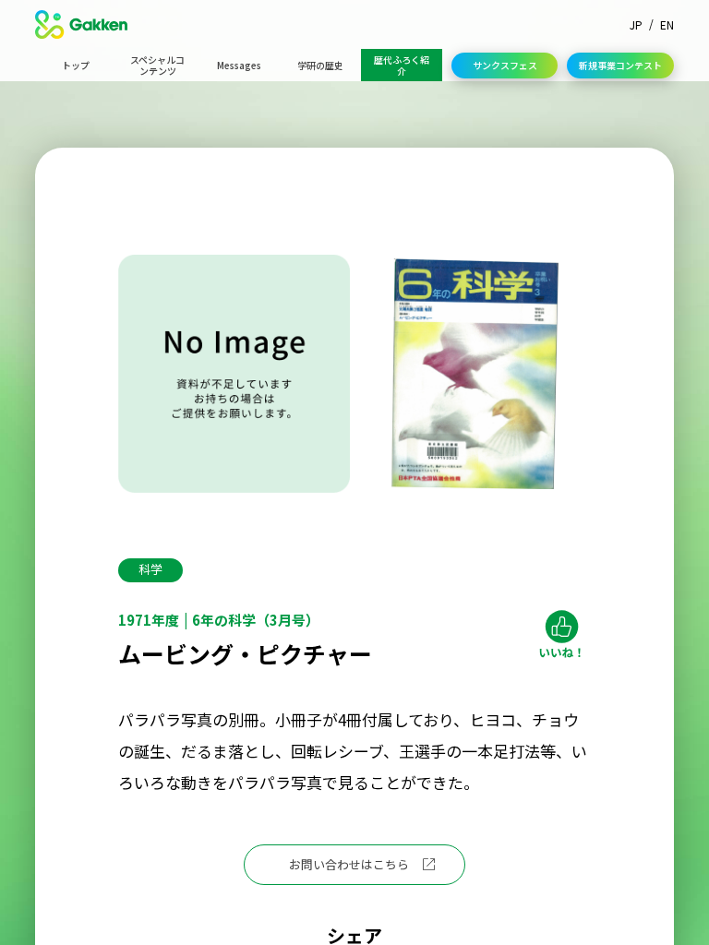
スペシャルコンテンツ (157, 65)
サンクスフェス (505, 65)
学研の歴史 (320, 65)
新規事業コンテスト (620, 65)
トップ (76, 65)
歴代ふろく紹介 (401, 65)
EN (667, 24)
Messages (239, 65)
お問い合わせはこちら (349, 864)
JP (636, 24)
